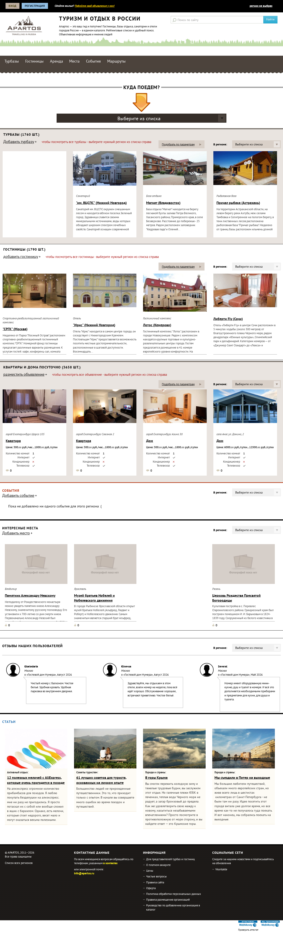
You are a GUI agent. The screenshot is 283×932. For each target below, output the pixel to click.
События (93, 61)
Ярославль (80, 589)
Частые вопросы (156, 877)
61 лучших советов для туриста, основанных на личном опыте (101, 780)
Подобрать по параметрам (178, 145)
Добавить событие (18, 496)
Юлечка (126, 667)
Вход (12, 6)
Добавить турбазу (18, 142)
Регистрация (35, 6)
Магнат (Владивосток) (163, 203)
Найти (270, 19)
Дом (149, 441)
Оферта (151, 888)
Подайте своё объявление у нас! (95, 6)
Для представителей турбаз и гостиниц (170, 859)
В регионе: (220, 145)
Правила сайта (155, 882)
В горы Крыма (156, 778)
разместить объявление (23, 375)
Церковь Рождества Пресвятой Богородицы (236, 598)
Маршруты (116, 61)
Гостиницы (34, 61)
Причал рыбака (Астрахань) (238, 203)
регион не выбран (261, 6)
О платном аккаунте (158, 865)
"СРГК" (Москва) (15, 329)
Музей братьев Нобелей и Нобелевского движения (94, 598)
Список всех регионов (19, 863)
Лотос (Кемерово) (157, 325)
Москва (28, 671)
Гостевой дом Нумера (41, 675)
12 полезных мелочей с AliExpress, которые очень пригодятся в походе (36, 780)
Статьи (9, 722)
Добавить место (16, 534)
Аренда (56, 61)
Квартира (13, 441)
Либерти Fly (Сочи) (228, 319)
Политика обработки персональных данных (173, 894)
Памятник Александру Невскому (30, 596)
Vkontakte (221, 869)
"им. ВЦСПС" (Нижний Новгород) (101, 203)
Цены (149, 871)
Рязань (216, 589)
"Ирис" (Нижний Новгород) (94, 325)
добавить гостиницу (20, 257)
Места (74, 61)
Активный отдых (17, 772)
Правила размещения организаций (168, 900)
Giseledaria (31, 667)
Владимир (11, 589)
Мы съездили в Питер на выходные (242, 778)
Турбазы (11, 61)
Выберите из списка (139, 119)
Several (222, 667)
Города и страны (155, 772)
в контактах (110, 863)
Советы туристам (87, 772)
